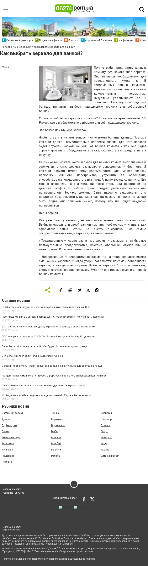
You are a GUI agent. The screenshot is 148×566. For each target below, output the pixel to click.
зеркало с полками (82, 118)
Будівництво (9, 425)
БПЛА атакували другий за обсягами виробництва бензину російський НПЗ (46, 307)
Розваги (105, 425)
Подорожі (8, 455)
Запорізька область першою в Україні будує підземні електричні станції (44, 346)
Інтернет (56, 437)
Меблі (54, 431)
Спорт (104, 431)
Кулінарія (7, 449)
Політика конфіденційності (16, 559)
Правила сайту (40, 559)
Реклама (7, 461)
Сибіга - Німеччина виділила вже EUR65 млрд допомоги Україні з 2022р (43, 385)
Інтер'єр (56, 443)
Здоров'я (106, 412)
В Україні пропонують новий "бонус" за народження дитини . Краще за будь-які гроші (52, 365)
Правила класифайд (60, 559)
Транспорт (107, 419)
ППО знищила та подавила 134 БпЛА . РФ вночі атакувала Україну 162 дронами (48, 336)
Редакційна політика (83, 559)
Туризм (6, 419)
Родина (105, 449)
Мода (104, 443)
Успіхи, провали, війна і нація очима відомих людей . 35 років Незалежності (46, 395)
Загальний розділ (12, 412)
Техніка (55, 412)
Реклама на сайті (11, 489)
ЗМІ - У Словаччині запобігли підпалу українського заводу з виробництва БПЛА (49, 326)
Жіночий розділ (11, 437)
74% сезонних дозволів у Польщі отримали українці (32, 355)
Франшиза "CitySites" (13, 492)
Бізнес (5, 431)
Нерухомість (58, 419)
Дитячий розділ (110, 455)
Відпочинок (58, 425)
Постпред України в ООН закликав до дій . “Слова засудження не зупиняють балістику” (53, 316)
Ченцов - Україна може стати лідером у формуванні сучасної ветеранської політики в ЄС (54, 375)
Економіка (8, 443)
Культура (106, 437)
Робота (55, 455)
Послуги (56, 449)
